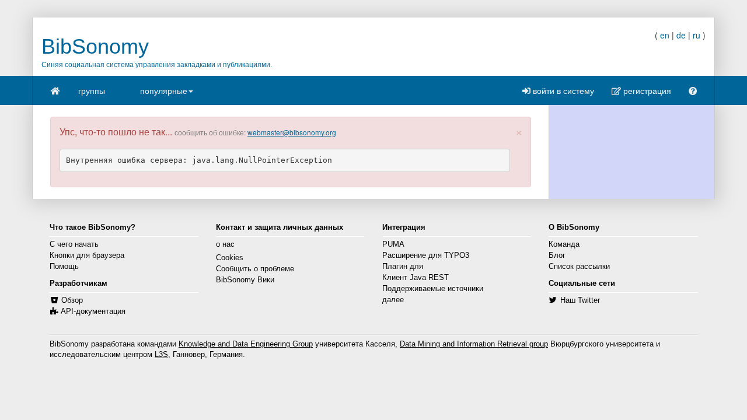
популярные (163, 90)
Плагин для (402, 266)
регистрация (646, 90)
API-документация (93, 311)
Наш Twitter (580, 300)
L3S (161, 355)
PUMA (393, 244)
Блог (557, 255)
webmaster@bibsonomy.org (291, 132)
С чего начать (74, 244)
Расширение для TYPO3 (425, 255)
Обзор (72, 300)
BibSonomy (95, 46)
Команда (564, 244)
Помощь (64, 266)
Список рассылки (579, 266)
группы (91, 90)
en (664, 35)
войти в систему (562, 90)
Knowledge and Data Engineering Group (246, 344)
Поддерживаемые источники (432, 289)
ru (696, 35)
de (681, 35)
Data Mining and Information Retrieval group (474, 344)
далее (393, 300)
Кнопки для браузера (87, 255)
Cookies (229, 258)
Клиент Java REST (415, 278)
